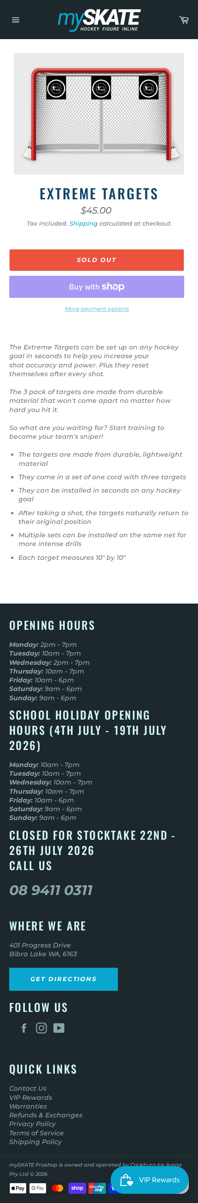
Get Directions (63, 978)
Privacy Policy (32, 1124)
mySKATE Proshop (33, 1165)
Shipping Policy (35, 1142)
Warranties (28, 1106)
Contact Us (28, 1088)
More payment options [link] (97, 308)
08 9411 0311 (51, 890)
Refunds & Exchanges (45, 1115)
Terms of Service (36, 1133)
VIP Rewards (30, 1097)
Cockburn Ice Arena (156, 1165)
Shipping (84, 223)
